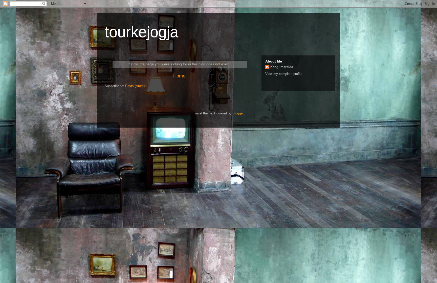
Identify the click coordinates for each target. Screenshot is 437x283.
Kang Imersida (281, 67)
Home (179, 75)
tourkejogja (141, 32)
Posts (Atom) (135, 86)
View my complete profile (283, 74)
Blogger (237, 113)
